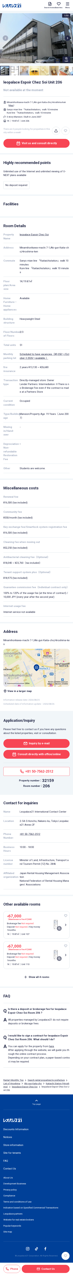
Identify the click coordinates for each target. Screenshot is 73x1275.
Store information (13, 1145)
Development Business (14, 1183)
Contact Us (9, 1168)
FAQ (5, 1160)
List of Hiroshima (11, 1083)
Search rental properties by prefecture (46, 1080)
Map (11, 105)
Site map (7, 1231)
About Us (8, 1177)
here (51, 1046)
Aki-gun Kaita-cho (33, 1083)
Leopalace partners (12, 1213)
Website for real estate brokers (18, 1219)
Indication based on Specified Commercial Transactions (30, 1207)
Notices (7, 1137)
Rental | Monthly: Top (13, 1080)
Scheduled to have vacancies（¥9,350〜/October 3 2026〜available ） (44, 356)
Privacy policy (10, 1189)
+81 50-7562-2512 (30, 834)
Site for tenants (12, 1152)
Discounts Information (16, 1129)
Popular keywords (12, 1226)
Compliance (9, 1195)
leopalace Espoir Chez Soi (34, 234)
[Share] (56, 131)
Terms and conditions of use (17, 1201)
